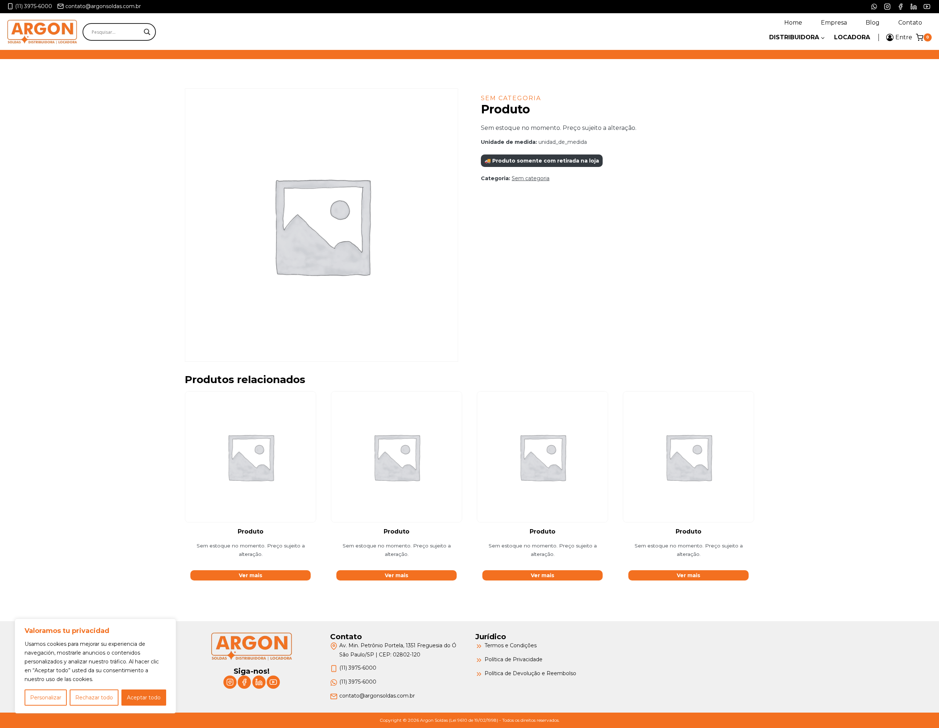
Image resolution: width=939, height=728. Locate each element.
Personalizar (45, 697)
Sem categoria (511, 98)
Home (793, 22)
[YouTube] (926, 6)
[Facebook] (900, 6)
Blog (873, 22)
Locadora (852, 37)
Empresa (834, 22)
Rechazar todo (94, 697)
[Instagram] (887, 6)
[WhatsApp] (874, 6)
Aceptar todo (144, 697)
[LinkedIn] (913, 6)
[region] (95, 666)
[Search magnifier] (147, 32)
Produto (250, 531)
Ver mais (250, 575)
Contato (910, 22)
